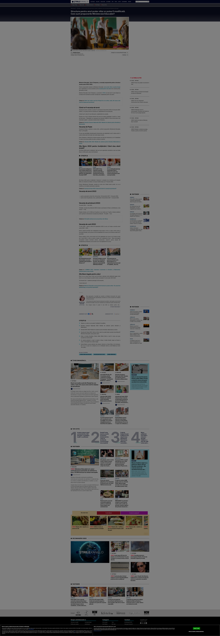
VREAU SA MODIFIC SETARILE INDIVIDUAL (196, 631)
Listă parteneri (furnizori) (97, 630)
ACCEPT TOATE (196, 628)
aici (74, 631)
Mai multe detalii (31, 629)
